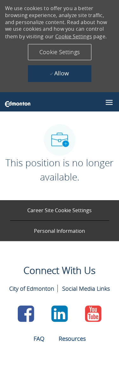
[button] (59, 52)
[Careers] (17, 103)
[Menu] (109, 101)
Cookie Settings (73, 36)
